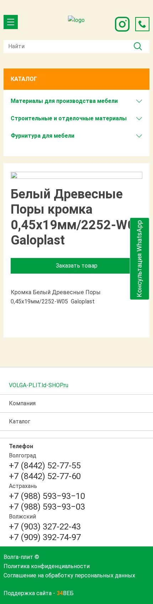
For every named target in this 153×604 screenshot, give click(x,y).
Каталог (19, 421)
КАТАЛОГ (24, 79)
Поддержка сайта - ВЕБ (39, 593)
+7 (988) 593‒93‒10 (47, 496)
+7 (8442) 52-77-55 (45, 466)
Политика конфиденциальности (47, 566)
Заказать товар (76, 265)
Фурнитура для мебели (42, 135)
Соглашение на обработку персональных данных (69, 575)
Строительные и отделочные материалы (69, 118)
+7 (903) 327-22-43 (45, 527)
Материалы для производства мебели (64, 101)
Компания (22, 403)
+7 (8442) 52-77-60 (45, 476)
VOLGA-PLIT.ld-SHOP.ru (38, 385)
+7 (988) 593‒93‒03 (47, 507)
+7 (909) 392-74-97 (45, 537)
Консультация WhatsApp (139, 258)
